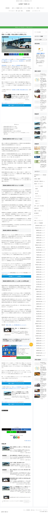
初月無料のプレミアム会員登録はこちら (16, 276)
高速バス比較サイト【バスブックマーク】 (10, 103)
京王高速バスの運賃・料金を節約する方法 (20, 89)
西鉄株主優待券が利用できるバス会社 (10, 126)
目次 (15, 124)
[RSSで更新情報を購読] (19, 437)
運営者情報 (4, 65)
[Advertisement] (24, 19)
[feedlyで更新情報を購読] (16, 437)
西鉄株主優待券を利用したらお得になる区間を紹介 (12, 131)
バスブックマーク (23, 357)
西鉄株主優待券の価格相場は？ (9, 129)
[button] (26, 54)
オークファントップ (5, 272)
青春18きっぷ (6, 60)
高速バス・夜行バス (5, 410)
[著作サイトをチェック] (14, 437)
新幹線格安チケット (24, 59)
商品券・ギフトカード (14, 60)
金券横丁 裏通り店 (40, 53)
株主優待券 (21, 60)
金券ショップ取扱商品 (16, 65)
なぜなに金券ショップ (6, 59)
